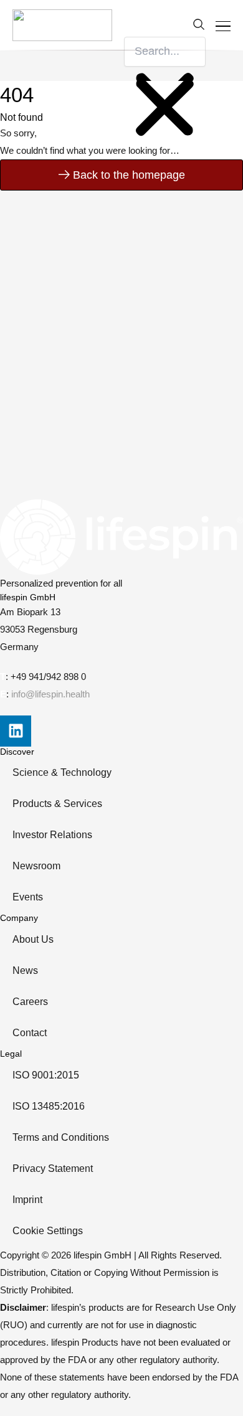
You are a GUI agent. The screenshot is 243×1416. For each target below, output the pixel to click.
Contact (29, 1032)
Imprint (27, 1199)
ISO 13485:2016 (48, 1106)
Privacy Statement (52, 1168)
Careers (30, 1001)
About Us (33, 939)
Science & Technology (62, 772)
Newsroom (36, 866)
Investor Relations (52, 834)
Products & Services (57, 803)
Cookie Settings (47, 1230)
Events (27, 897)
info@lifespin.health (50, 694)
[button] (165, 27)
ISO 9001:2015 (45, 1075)
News (25, 970)
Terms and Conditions (60, 1137)
